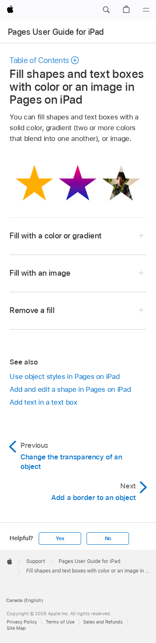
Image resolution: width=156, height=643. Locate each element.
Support (35, 561)
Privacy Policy (22, 622)
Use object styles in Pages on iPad (64, 376)
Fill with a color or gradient (56, 235)
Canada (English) (24, 600)
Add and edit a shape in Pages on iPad (70, 389)
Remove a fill (32, 310)
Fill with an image (40, 273)
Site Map (16, 628)
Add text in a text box (43, 402)
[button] (106, 10)
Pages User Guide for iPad (56, 32)
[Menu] (146, 10)
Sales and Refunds (103, 622)
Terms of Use (60, 622)
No (108, 538)
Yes (60, 538)
